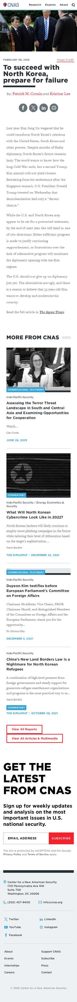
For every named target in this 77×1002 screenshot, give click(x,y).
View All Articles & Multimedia (35, 738)
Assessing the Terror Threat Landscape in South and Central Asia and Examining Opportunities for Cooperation (37, 410)
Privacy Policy (12, 854)
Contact (46, 972)
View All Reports (24, 729)
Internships (11, 965)
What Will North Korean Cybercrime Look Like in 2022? (34, 514)
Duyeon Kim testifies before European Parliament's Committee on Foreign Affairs (37, 591)
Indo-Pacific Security (19, 397)
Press (44, 965)
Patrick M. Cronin (27, 93)
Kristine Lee (60, 93)
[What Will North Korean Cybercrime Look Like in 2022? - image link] (38, 474)
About (8, 951)
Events (8, 958)
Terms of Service (38, 854)
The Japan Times (52, 312)
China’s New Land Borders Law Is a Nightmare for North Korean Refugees (38, 664)
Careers (9, 972)
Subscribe (61, 838)
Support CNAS (51, 951)
